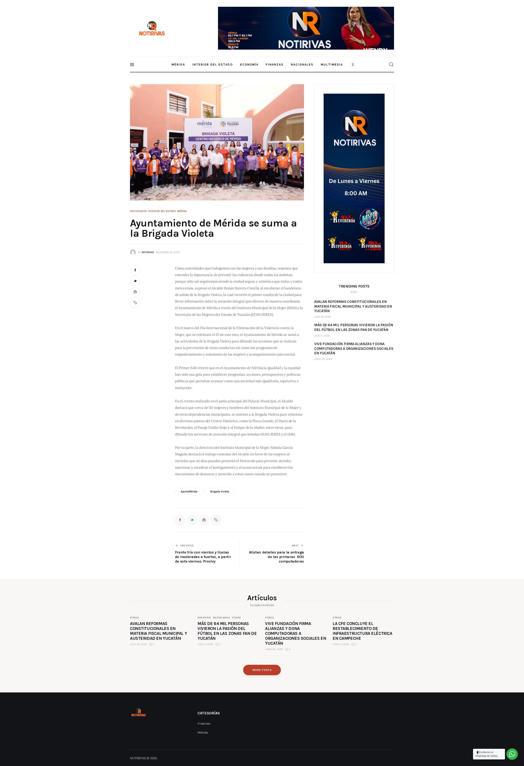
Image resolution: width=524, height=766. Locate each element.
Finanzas (204, 723)
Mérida (182, 211)
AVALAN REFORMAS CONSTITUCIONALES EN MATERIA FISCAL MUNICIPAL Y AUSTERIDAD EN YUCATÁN (158, 631)
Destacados (138, 211)
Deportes (204, 617)
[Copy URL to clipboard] (135, 303)
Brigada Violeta (219, 491)
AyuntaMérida (189, 491)
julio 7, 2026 (322, 335)
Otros (134, 617)
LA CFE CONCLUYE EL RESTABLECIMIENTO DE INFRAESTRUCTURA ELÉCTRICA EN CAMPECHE (362, 631)
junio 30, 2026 (323, 359)
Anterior (223, 26)
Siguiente (389, 27)
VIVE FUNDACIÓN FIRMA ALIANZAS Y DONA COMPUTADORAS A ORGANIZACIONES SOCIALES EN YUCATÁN (295, 633)
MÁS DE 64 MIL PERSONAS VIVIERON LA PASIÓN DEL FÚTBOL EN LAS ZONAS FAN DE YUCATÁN (227, 631)
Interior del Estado (162, 211)
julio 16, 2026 (322, 316)
